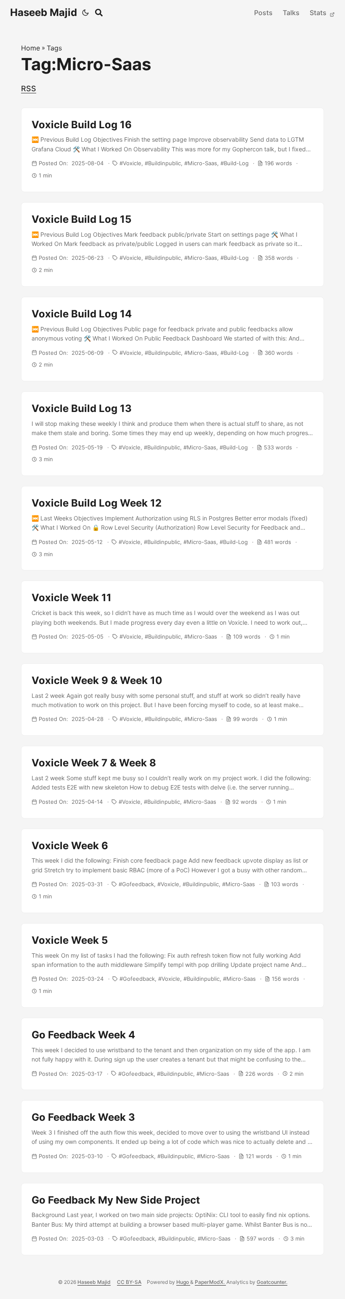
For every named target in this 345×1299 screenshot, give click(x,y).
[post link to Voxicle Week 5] (172, 965)
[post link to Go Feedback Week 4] (172, 1054)
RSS (28, 88)
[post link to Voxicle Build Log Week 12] (172, 528)
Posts (263, 12)
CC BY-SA (129, 1282)
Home (30, 48)
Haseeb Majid (43, 12)
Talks (291, 12)
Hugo (183, 1282)
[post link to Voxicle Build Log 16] (172, 150)
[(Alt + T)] (85, 12)
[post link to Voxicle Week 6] (172, 871)
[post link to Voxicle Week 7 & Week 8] (172, 782)
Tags (54, 48)
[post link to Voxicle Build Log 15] (172, 244)
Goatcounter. (272, 1282)
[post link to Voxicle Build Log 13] (172, 433)
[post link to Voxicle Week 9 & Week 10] (172, 699)
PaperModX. (210, 1282)
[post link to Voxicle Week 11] (172, 616)
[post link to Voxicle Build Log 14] (172, 339)
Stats (319, 12)
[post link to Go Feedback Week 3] (172, 1136)
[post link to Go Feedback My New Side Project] (172, 1219)
